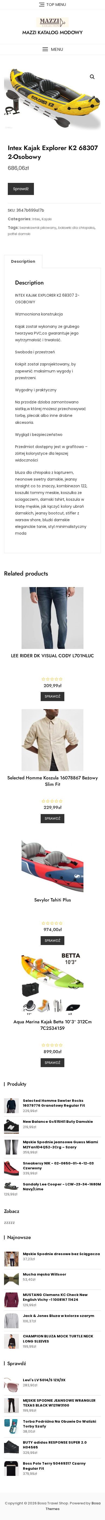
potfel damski (19, 234)
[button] (52, 49)
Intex (36, 219)
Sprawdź (21, 188)
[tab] (23, 261)
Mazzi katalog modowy (52, 32)
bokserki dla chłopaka (76, 227)
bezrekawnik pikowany (38, 227)
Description (23, 261)
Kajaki (47, 219)
